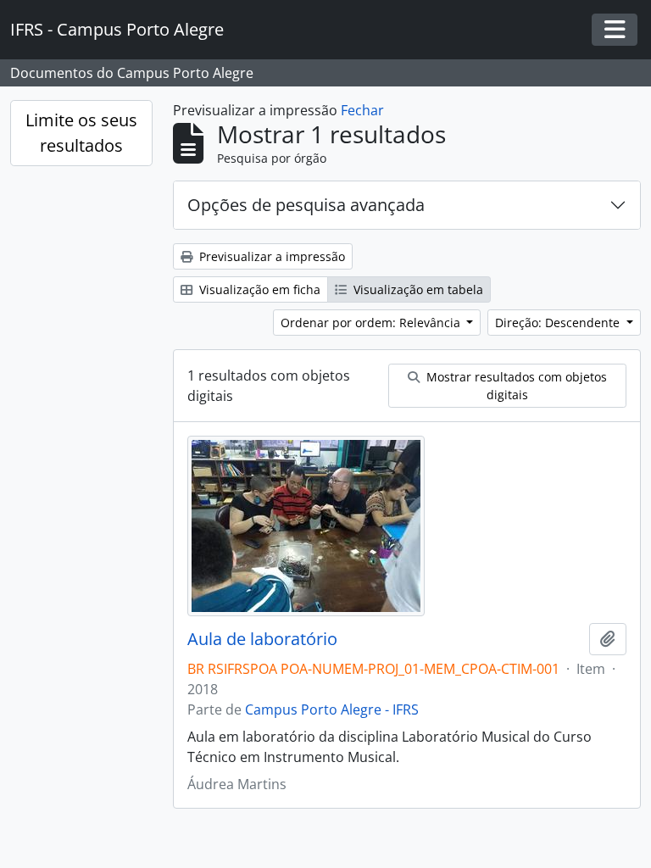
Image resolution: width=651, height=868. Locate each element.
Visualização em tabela (416, 289)
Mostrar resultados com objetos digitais (515, 386)
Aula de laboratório (262, 639)
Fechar (362, 110)
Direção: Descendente (559, 322)
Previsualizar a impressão (270, 256)
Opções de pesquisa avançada (306, 204)
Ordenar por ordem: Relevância (372, 322)
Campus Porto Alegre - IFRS (332, 709)
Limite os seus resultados (81, 132)
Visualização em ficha (258, 289)
